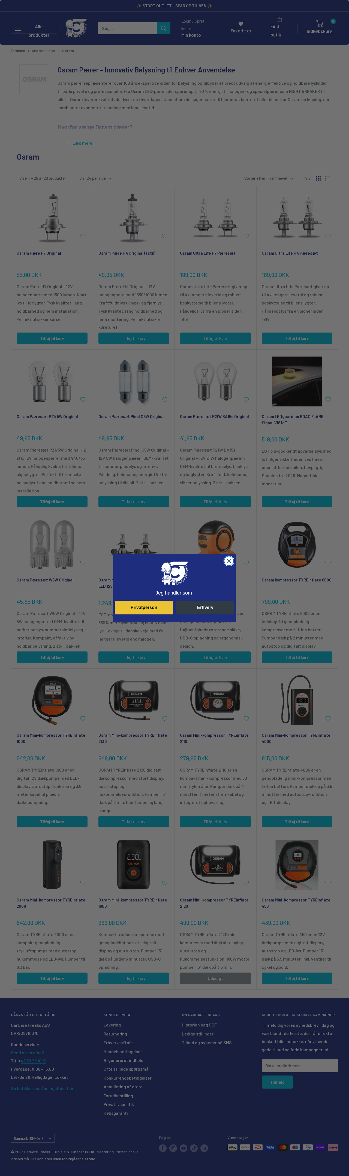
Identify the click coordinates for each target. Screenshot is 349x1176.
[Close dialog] (229, 561)
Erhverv (205, 607)
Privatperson (144, 607)
